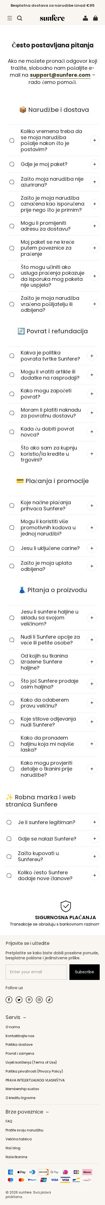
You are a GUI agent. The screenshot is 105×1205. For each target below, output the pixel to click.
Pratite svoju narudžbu (24, 1130)
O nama (13, 1027)
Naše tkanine (16, 1157)
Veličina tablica (19, 1139)
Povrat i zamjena (20, 1053)
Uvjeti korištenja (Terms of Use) (31, 1062)
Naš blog (13, 1148)
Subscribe (84, 972)
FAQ (9, 1121)
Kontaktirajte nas (20, 1036)
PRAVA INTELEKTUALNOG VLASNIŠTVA (35, 1080)
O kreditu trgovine (20, 1098)
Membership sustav (22, 1089)
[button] (9, 18)
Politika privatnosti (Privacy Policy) (34, 1071)
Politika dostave (19, 1044)
